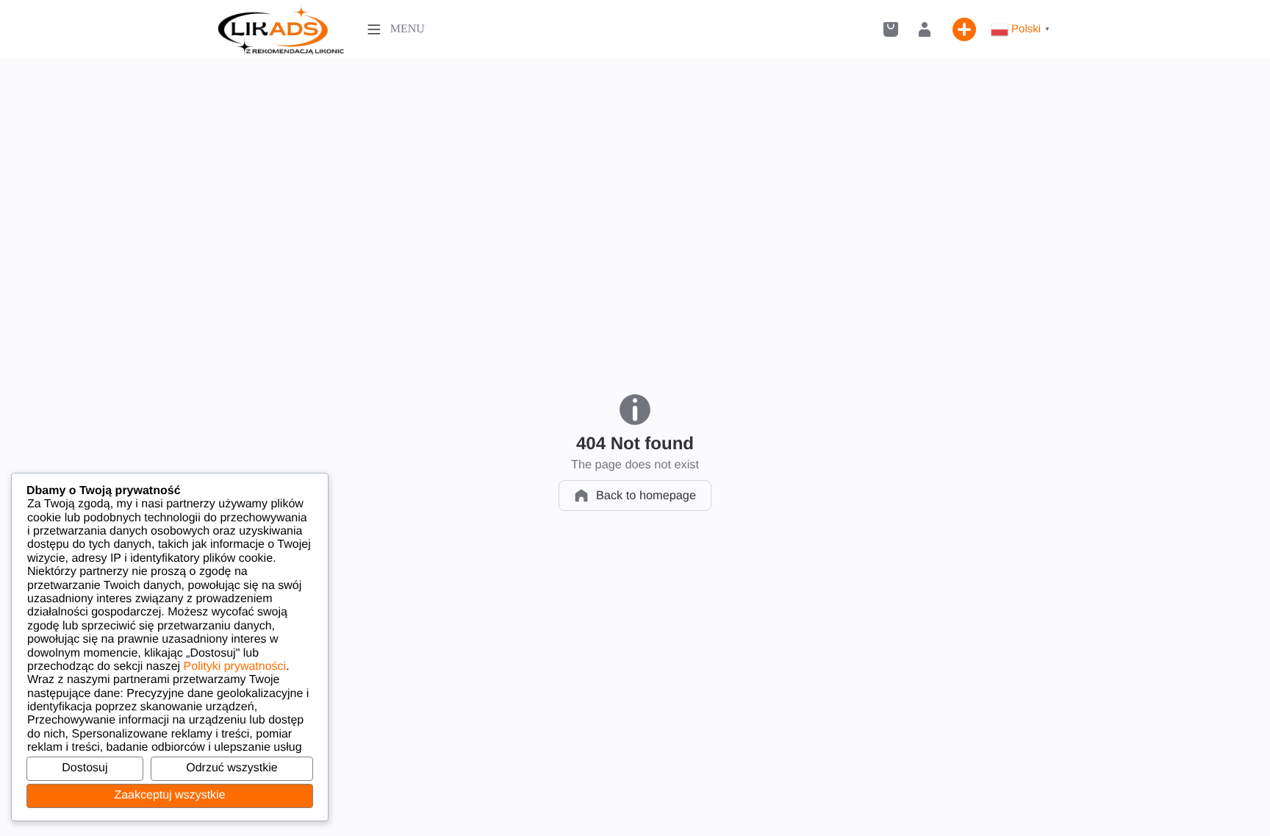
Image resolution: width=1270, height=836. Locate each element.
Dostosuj (84, 768)
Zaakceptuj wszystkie (169, 795)
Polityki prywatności (235, 666)
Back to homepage (646, 495)
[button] (890, 29)
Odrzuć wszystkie (231, 768)
